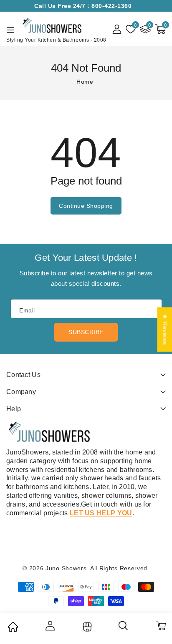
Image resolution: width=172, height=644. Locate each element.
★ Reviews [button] (165, 329)
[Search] (123, 628)
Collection (86, 627)
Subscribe (86, 332)
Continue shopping (86, 205)
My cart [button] (160, 625)
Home (84, 81)
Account (50, 625)
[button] (160, 29)
